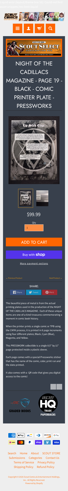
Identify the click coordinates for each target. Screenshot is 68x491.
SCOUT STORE (51, 453)
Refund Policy (45, 467)
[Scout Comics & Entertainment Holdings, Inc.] (34, 17)
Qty (34, 222)
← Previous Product (14, 278)
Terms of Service (24, 462)
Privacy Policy (46, 462)
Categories (35, 458)
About (35, 453)
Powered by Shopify (34, 483)
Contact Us (52, 458)
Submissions (17, 458)
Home (23, 453)
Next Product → (55, 278)
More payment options (34, 263)
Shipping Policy (23, 467)
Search (12, 453)
